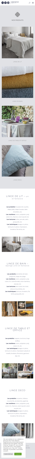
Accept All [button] (18, 454)
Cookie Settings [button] (8, 454)
